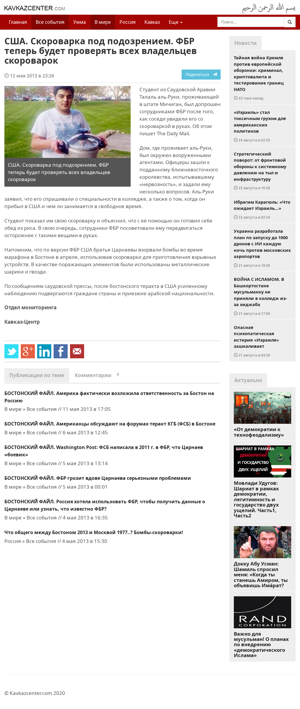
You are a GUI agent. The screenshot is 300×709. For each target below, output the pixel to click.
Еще (174, 22)
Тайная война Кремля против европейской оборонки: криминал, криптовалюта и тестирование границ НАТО (259, 77)
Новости (245, 43)
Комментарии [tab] (97, 375)
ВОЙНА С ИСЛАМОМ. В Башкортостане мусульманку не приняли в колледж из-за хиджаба (260, 296)
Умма (79, 22)
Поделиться (199, 74)
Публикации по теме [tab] (36, 375)
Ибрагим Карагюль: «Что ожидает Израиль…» (262, 209)
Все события (50, 22)
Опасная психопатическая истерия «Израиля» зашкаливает (256, 340)
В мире (103, 22)
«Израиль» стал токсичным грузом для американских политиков (260, 125)
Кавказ (152, 22)
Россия (128, 22)
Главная (18, 22)
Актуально (248, 380)
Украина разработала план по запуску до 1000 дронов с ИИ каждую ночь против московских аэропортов (262, 248)
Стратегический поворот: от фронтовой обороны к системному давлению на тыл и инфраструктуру (260, 170)
